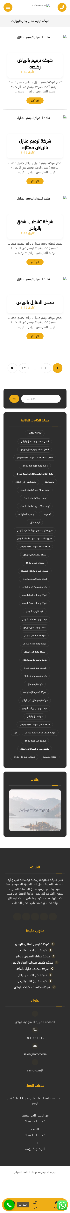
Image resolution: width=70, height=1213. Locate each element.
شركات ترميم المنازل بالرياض (32, 944)
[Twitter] (44, 916)
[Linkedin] (35, 916)
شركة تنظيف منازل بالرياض (32, 968)
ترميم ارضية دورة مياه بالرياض (35, 465)
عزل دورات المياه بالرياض (35, 740)
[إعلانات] (35, 810)
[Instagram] (26, 916)
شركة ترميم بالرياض (34, 611)
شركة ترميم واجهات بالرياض (34, 708)
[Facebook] (53, 916)
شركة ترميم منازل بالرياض (34, 692)
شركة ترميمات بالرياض (35, 562)
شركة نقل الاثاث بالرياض (32, 974)
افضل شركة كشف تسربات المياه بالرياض (35, 457)
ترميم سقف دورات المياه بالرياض (34, 506)
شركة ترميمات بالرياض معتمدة (34, 570)
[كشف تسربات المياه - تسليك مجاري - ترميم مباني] (35, 7)
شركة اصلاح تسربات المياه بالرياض (35, 546)
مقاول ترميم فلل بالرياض (24, 756)
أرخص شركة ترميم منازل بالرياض (35, 441)
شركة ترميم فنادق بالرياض (34, 643)
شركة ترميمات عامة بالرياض (34, 603)
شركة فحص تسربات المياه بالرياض (35, 724)
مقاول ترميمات (49, 756)
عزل (15, 732)
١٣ (24, 368)
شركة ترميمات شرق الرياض (35, 587)
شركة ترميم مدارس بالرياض (35, 659)
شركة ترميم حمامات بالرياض (34, 619)
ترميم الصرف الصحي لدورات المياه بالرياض (34, 473)
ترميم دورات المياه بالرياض (34, 498)
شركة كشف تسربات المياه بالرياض (40, 732)
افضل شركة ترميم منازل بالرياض (34, 449)
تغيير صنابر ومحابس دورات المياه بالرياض (34, 530)
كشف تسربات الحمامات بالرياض (34, 748)
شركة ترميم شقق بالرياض (34, 627)
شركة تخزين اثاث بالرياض (32, 981)
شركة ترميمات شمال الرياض (34, 595)
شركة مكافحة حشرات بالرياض (32, 987)
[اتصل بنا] (9, 1205)
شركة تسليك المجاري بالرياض (32, 956)
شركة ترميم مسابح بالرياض (34, 667)
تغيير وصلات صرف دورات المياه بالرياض (34, 538)
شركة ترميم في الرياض (34, 651)
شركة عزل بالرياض (35, 716)
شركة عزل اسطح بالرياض (32, 950)
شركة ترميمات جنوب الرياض (34, 578)
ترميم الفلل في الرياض (26, 481)
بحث (14, 399)
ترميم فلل (46, 514)
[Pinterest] (17, 916)
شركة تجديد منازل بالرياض (34, 554)
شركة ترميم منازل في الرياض (35, 700)
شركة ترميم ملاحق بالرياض (35, 675)
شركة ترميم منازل (35, 684)
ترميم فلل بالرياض (26, 514)
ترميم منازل (35, 522)
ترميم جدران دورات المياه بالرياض (34, 489)
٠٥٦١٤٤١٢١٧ (34, 433)
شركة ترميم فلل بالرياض (35, 635)
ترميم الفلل (49, 481)
